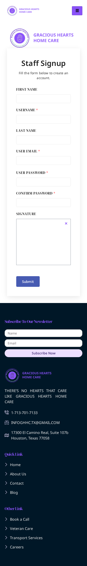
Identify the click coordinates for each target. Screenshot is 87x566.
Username (27, 110)
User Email (28, 151)
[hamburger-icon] (77, 10)
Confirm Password (35, 193)
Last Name (26, 130)
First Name (26, 89)
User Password (32, 172)
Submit (28, 281)
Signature (26, 214)
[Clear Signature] (66, 223)
